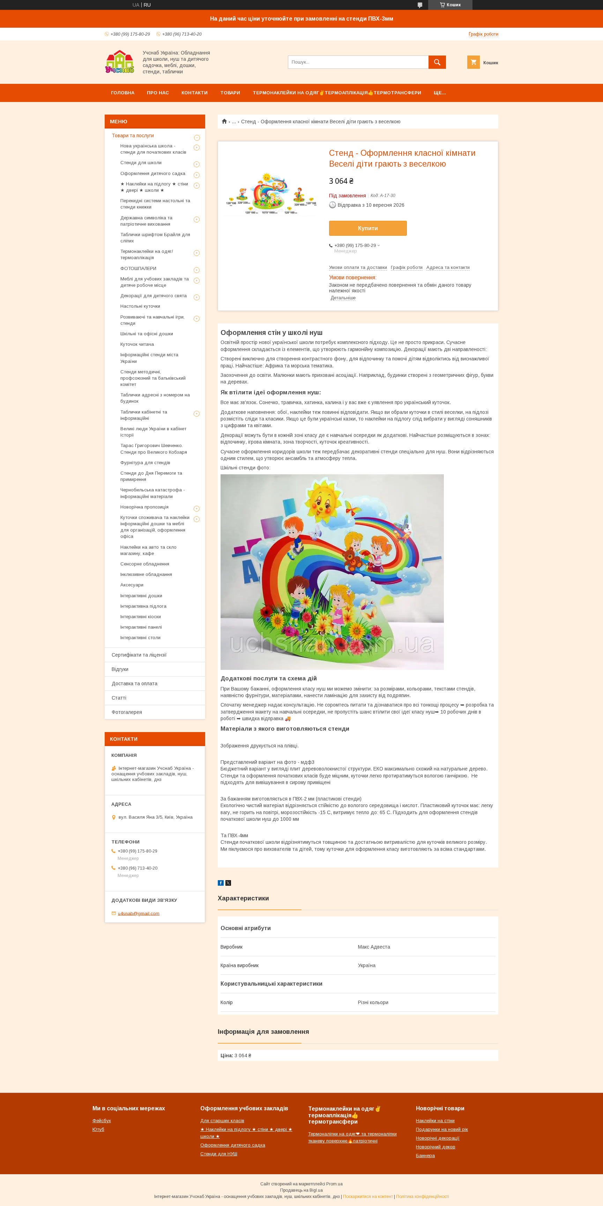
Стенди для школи (141, 162)
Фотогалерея (127, 712)
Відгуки (120, 669)
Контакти (194, 92)
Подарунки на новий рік (442, 1129)
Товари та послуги (133, 135)
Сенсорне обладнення (144, 564)
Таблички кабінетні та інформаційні (143, 415)
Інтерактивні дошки (141, 595)
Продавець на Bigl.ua (301, 1190)
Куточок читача (137, 344)
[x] (228, 884)
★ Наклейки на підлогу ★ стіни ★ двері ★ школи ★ (154, 187)
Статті (119, 698)
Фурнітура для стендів (145, 462)
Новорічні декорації (438, 1138)
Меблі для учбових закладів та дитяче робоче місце (154, 282)
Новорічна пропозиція (144, 507)
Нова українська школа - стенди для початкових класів (153, 149)
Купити (368, 228)
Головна (122, 92)
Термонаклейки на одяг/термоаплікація (146, 254)
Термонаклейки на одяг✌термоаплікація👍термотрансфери (337, 92)
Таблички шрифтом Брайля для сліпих (155, 237)
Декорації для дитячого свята (153, 295)
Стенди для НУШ (218, 1153)
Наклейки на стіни (435, 1120)
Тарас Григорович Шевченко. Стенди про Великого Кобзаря (153, 448)
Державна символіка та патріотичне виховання (146, 221)
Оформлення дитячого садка (152, 173)
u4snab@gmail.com (138, 913)
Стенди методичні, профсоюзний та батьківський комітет (153, 378)
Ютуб (98, 1129)
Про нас (158, 92)
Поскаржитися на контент (368, 1196)
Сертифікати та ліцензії (139, 655)
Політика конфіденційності (422, 1196)
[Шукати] (437, 62)
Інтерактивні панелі (141, 627)
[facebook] (221, 884)
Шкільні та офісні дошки (146, 333)
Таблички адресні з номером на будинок (155, 398)
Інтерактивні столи (140, 637)
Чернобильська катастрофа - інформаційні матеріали (152, 493)
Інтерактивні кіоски (140, 616)
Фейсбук (101, 1120)
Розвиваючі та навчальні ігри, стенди (152, 320)
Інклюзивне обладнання (146, 574)
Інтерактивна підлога (143, 606)
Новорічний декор (435, 1146)
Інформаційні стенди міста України (149, 358)
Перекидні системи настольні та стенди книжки (155, 204)
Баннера (425, 1155)
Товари (230, 92)
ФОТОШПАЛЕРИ (138, 268)
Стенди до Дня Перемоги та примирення (151, 476)
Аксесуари (131, 584)
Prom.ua (334, 1184)
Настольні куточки (140, 306)
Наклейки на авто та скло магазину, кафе (148, 550)
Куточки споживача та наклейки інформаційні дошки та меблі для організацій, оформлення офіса (154, 527)
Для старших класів (222, 1120)
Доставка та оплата (134, 683)
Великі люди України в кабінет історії (153, 432)
